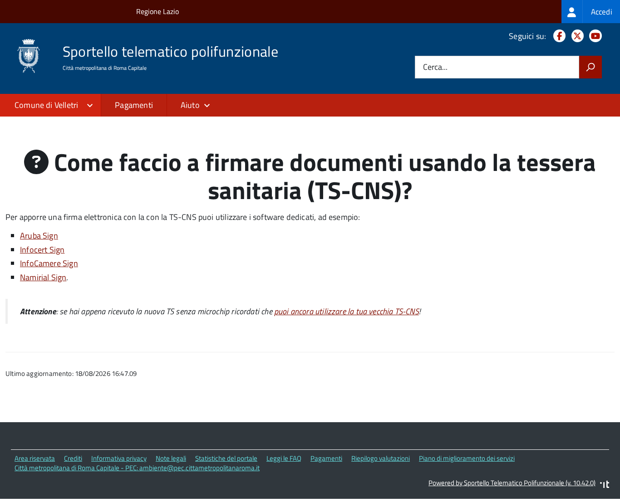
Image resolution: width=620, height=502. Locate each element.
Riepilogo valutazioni (380, 458)
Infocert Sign (42, 250)
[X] (576, 36)
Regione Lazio (157, 11)
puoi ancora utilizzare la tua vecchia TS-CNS (346, 311)
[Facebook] (558, 36)
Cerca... (435, 67)
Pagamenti (134, 105)
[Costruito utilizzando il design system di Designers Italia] (604, 485)
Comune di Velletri (46, 105)
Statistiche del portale (226, 458)
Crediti (73, 458)
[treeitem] (590, 11)
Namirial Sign (43, 277)
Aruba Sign (39, 235)
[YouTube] (594, 36)
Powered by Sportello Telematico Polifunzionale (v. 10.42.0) (511, 483)
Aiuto (190, 105)
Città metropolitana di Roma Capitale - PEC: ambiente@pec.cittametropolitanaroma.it (137, 468)
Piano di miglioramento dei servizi (467, 458)
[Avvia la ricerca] (590, 67)
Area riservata (35, 458)
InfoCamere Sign (49, 263)
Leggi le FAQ (283, 458)
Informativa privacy (119, 458)
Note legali (171, 458)
